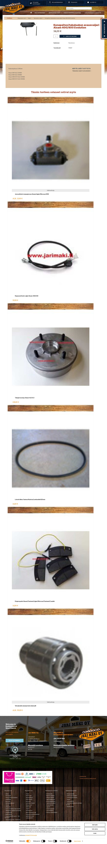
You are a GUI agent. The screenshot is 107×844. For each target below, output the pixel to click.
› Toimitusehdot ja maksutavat (87, 778)
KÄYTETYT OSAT (30, 816)
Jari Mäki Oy (93, 2)
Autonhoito (8, 795)
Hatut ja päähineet (50, 799)
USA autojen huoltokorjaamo (36, 3)
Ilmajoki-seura (70, 806)
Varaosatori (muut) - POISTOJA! (13, 819)
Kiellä (94, 833)
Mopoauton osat (54, 12)
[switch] (43, 841)
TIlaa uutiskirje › (15, 740)
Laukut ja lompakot (50, 803)
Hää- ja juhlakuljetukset (57, 2)
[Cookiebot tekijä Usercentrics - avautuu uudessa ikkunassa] (9, 841)
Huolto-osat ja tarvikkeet (11, 797)
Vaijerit (29, 18)
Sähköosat (8, 806)
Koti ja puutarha (70, 793)
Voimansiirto (9, 812)
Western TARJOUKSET (51, 812)
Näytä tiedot (77, 841)
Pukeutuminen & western (72, 12)
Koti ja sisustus (49, 805)
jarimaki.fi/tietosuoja (31, 835)
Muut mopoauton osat (31, 812)
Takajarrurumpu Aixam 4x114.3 (24, 398)
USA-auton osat (40, 12)
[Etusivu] (31, 13)
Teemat (68, 799)
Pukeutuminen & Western (51, 790)
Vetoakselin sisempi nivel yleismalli (25, 706)
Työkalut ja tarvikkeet (72, 797)
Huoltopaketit (29, 797)
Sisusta (7, 805)
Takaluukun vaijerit (38, 18)
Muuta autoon (9, 814)
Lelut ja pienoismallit (72, 795)
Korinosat (8, 801)
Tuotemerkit (49, 793)
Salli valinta (95, 829)
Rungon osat (29, 805)
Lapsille (48, 806)
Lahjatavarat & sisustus (93, 12)
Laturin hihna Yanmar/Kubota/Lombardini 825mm (30, 499)
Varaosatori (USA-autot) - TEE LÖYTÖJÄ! (12, 816)
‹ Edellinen (9, 18)
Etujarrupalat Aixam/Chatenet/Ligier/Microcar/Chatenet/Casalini (35, 601)
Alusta (7, 793)
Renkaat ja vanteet (10, 803)
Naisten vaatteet (50, 797)
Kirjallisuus (8, 799)
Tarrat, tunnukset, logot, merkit (13, 808)
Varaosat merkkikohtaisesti (32, 814)
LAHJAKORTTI (29, 818)
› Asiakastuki (82, 776)
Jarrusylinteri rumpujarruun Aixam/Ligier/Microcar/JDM (32, 194)
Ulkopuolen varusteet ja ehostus (13, 810)
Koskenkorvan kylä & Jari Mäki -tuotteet (74, 803)
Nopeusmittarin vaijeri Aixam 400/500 (26, 296)
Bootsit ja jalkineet (50, 801)
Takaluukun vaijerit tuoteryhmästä (81, 70)
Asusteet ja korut (50, 808)
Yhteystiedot (74, 2)
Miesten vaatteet (50, 795)
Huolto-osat (29, 795)
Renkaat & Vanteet (30, 803)
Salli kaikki (95, 824)
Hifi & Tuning (29, 799)
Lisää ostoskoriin (71, 36)
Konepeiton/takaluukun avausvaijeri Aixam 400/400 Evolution (60, 18)
